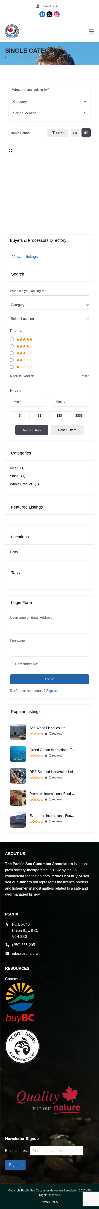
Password (17, 641)
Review (16, 331)
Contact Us (14, 979)
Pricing (15, 390)
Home (9, 58)
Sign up (52, 691)
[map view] (86, 132)
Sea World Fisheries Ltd (47, 728)
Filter (60, 133)
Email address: (17, 1151)
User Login (50, 6)
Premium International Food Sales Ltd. (52, 793)
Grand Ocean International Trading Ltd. (52, 749)
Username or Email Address (31, 617)
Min (16, 401)
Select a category (25, 101)
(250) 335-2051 (24, 945)
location (17, 113)
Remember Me (26, 664)
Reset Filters (67, 430)
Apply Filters (32, 430)
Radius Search (22, 376)
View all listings (25, 257)
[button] (91, 31)
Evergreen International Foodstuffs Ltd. (52, 815)
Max (58, 401)
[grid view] (75, 132)
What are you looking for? (31, 90)
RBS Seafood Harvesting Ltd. (51, 771)
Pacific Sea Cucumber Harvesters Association (49, 1190)
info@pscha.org (25, 953)
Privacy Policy (49, 1202)
